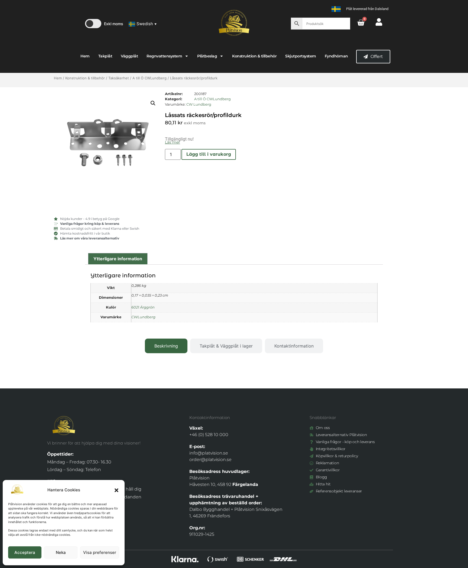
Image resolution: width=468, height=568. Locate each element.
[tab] (166, 346)
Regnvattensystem (164, 56)
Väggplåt (129, 56)
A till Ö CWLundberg (149, 78)
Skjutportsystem (300, 56)
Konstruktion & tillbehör (254, 56)
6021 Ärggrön (143, 307)
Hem (85, 56)
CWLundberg (143, 317)
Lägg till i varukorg (208, 154)
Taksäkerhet (118, 78)
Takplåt (105, 56)
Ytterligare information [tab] (117, 258)
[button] (116, 490)
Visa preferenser (99, 552)
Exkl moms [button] (113, 23)
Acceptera (24, 552)
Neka (61, 552)
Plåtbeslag (207, 56)
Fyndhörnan (336, 56)
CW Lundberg (198, 104)
